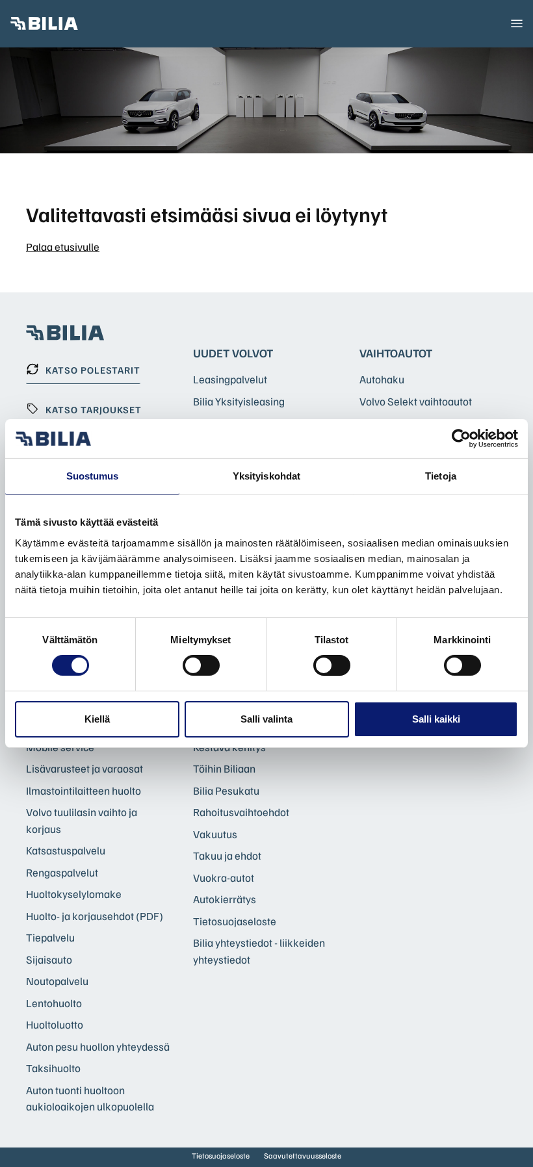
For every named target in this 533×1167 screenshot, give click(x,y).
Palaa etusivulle (62, 246)
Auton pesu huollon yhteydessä (98, 1046)
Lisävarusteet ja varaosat (84, 768)
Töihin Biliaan (224, 768)
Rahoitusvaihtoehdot (241, 812)
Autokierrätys (224, 899)
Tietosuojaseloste (234, 921)
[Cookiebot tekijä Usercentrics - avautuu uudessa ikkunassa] (461, 438)
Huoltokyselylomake (74, 894)
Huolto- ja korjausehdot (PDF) (94, 916)
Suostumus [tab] (92, 475)
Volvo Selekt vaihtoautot (415, 401)
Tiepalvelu (50, 937)
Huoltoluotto (54, 1024)
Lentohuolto (54, 1003)
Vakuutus (215, 834)
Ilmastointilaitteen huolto (83, 790)
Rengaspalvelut (62, 872)
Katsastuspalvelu (65, 850)
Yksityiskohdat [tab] (266, 475)
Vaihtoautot (395, 353)
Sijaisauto (49, 959)
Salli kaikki (436, 719)
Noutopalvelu (57, 981)
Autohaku (381, 379)
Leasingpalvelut (230, 379)
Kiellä (97, 719)
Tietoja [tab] (440, 475)
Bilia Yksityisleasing (239, 401)
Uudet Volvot (233, 353)
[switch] (201, 665)
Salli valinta (266, 719)
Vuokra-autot (223, 877)
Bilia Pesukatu (226, 790)
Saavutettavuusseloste (302, 1156)
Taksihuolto (53, 1068)
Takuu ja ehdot (227, 855)
